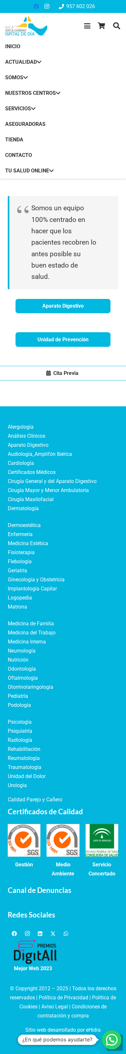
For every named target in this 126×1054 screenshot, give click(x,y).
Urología (17, 785)
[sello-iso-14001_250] (63, 840)
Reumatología (24, 758)
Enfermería (20, 534)
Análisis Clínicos (26, 436)
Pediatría (18, 696)
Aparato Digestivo (28, 445)
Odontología (22, 669)
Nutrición (18, 660)
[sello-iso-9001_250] (24, 840)
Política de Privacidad (63, 997)
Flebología (20, 561)
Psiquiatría (20, 731)
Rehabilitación (24, 749)
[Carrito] (102, 26)
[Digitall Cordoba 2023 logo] (35, 952)
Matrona (17, 607)
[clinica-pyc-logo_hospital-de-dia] (26, 26)
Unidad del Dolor (27, 776)
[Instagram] (46, 6)
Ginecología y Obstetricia (36, 579)
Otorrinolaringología (30, 687)
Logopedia (20, 598)
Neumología (22, 651)
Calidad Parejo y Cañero (35, 799)
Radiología (20, 740)
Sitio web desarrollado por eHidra (63, 1030)
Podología (19, 705)
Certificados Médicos (32, 472)
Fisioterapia (21, 552)
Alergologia (21, 427)
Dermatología (23, 508)
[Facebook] (36, 6)
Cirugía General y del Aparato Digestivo (52, 481)
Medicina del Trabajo (32, 633)
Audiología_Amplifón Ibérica (40, 454)
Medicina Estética (28, 543)
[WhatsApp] (65, 933)
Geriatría (17, 570)
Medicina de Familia (31, 623)
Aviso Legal (54, 1007)
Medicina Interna (27, 642)
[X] (53, 933)
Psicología (20, 722)
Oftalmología (23, 678)
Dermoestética (24, 525)
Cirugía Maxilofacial (31, 499)
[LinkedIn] (40, 933)
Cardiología (21, 463)
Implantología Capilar (32, 589)
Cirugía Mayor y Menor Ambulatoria (48, 490)
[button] (87, 26)
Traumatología (24, 767)
